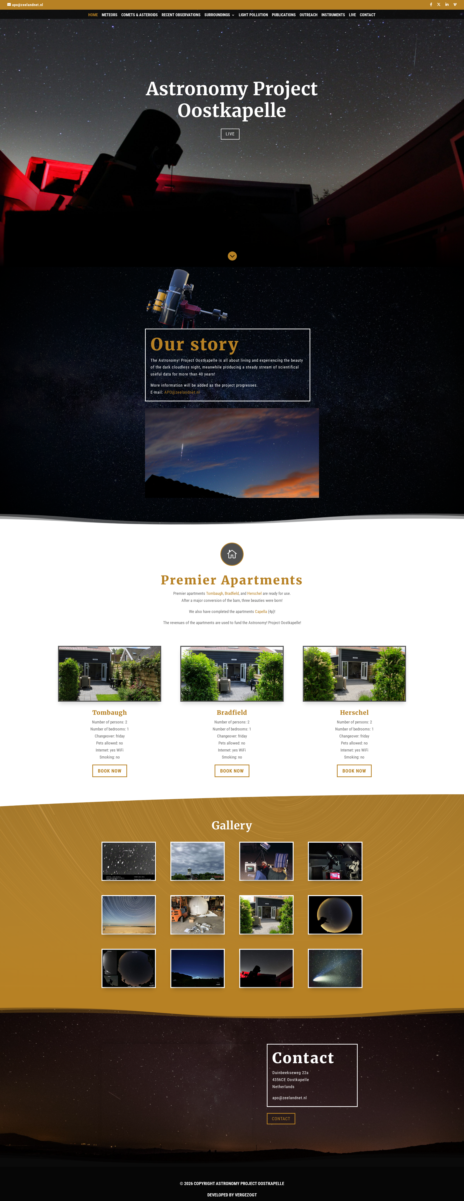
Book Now (110, 771)
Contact (368, 15)
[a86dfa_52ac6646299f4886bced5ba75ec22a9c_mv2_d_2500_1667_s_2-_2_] (197, 985)
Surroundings (217, 15)
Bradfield (232, 593)
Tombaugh (214, 593)
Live (352, 15)
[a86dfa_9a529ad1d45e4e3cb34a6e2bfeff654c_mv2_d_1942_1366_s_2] (128, 985)
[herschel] (266, 932)
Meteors (109, 15)
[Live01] (335, 878)
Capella (261, 611)
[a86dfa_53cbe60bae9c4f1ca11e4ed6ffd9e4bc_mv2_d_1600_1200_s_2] (197, 932)
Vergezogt (246, 1194)
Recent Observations (181, 15)
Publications (284, 15)
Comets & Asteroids (139, 15)
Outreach (309, 15)
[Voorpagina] (266, 985)
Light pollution (253, 15)
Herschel (254, 593)
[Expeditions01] (266, 878)
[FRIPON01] (197, 878)
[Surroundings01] (128, 932)
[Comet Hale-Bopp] (335, 985)
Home (93, 15)
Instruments (333, 15)
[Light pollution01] (335, 932)
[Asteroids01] (128, 878)
